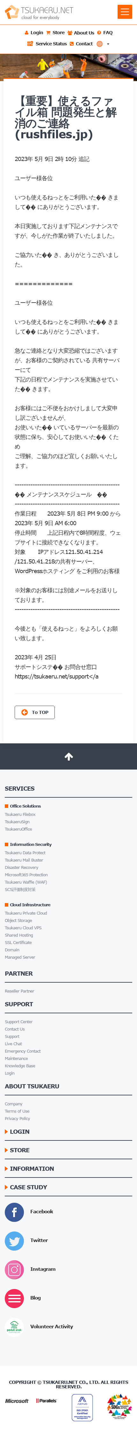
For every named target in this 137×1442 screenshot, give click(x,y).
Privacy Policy (17, 1118)
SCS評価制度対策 (20, 889)
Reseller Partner (19, 991)
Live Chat (13, 1044)
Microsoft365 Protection (26, 875)
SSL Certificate (18, 942)
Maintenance (16, 1058)
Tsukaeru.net (60, 1382)
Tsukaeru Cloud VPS (23, 928)
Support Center (18, 1022)
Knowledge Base (20, 1066)
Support (12, 1036)
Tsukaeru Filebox (20, 814)
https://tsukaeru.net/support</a (56, 676)
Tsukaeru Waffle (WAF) (26, 882)
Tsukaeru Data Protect (25, 853)
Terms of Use (17, 1111)
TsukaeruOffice (18, 829)
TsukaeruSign (17, 822)
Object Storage (18, 920)
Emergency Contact (22, 1051)
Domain (12, 950)
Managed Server (20, 957)
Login (9, 1073)
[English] (103, 44)
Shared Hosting (19, 935)
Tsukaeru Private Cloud (26, 913)
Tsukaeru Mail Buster (24, 860)
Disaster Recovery (21, 867)
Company (13, 1104)
